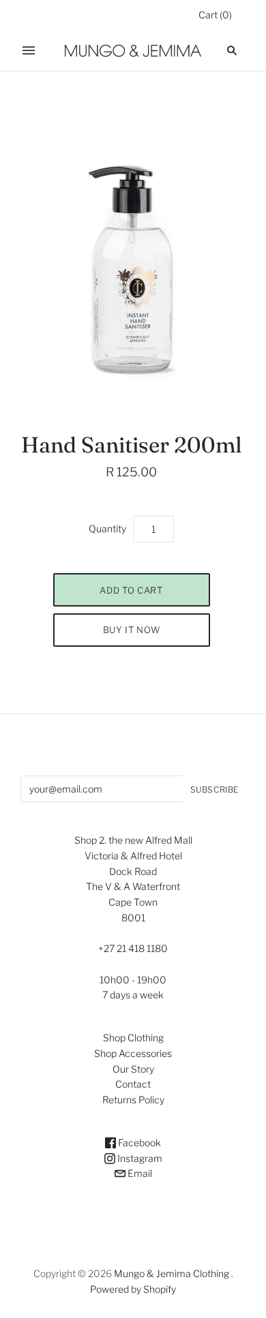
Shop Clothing (133, 1037)
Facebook (138, 1142)
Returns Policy (133, 1099)
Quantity (107, 528)
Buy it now (131, 629)
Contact (133, 1084)
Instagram (138, 1158)
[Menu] (28, 50)
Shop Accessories (133, 1053)
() (215, 14)
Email (138, 1173)
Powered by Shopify (133, 1289)
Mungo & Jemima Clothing (171, 1273)
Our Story (133, 1069)
